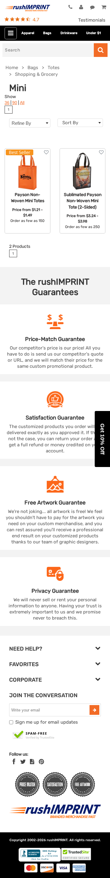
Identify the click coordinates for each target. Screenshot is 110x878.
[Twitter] (23, 761)
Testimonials (91, 20)
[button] (102, 439)
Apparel (27, 33)
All (22, 102)
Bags (47, 33)
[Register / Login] (81, 7)
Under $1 (93, 33)
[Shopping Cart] (103, 7)
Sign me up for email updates (46, 722)
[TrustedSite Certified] (33, 735)
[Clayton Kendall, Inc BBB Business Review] (40, 860)
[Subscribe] (94, 710)
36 (7, 102)
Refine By (21, 123)
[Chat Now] (92, 7)
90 (14, 102)
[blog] (32, 761)
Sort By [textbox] (70, 122)
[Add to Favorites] (46, 152)
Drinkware (69, 33)
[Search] (101, 50)
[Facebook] (14, 761)
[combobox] (80, 122)
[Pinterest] (41, 761)
